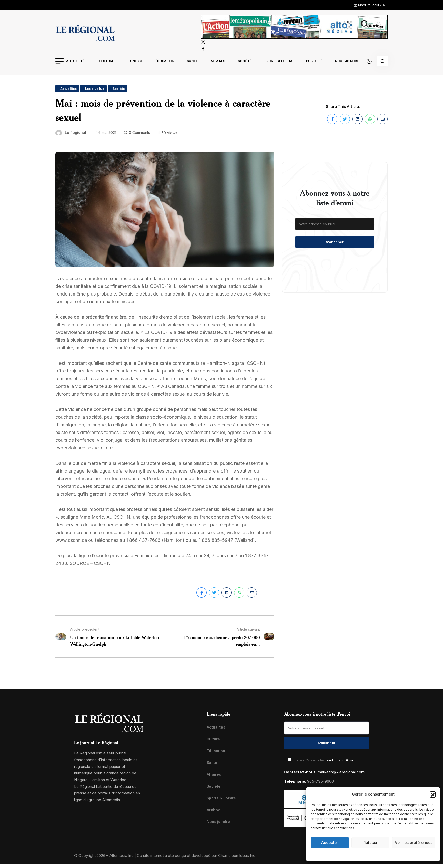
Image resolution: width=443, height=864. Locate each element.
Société (244, 61)
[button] (432, 794)
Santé (192, 61)
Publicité (314, 61)
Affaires (217, 61)
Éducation (164, 61)
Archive (213, 810)
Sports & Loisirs (278, 61)
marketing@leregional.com (341, 772)
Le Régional (75, 132)
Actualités (76, 61)
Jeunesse (135, 61)
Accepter (329, 842)
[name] (85, 34)
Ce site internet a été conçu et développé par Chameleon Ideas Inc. (196, 855)
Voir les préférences (413, 842)
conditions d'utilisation (341, 760)
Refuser (370, 842)
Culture (106, 61)
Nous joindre (347, 61)
